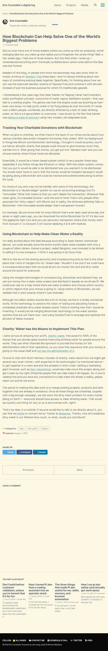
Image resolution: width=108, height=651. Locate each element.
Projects (71, 5)
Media (84, 5)
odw (34, 645)
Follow (55, 24)
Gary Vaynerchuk (40, 369)
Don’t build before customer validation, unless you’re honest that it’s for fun (14, 590)
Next (80, 469)
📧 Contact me (36, 640)
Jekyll (43, 645)
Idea (22, 428)
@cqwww (64, 413)
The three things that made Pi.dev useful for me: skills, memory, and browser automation (67, 592)
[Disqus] (54, 527)
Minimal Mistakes (55, 645)
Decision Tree (33, 76)
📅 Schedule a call (57, 640)
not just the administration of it (55, 350)
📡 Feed (88, 640)
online (20, 413)
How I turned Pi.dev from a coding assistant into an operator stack (40, 589)
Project (45, 428)
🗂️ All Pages (19, 640)
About (57, 5)
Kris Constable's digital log (19, 5)
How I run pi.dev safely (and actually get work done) (93, 587)
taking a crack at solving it (23, 117)
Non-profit (32, 428)
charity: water (56, 335)
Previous (28, 469)
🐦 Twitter (76, 640)
